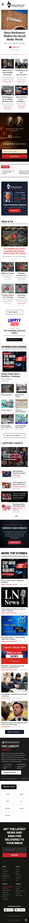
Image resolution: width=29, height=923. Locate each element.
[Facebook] (13, 920)
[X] (10, 920)
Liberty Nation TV (6, 890)
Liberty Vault (5, 894)
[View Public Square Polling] (14, 198)
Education (18, 878)
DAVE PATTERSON (21, 81)
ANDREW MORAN (7, 107)
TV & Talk (18, 875)
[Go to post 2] (12, 516)
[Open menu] (2, 4)
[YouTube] (16, 920)
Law (17, 880)
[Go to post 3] (16, 516)
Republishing (5, 875)
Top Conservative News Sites (7, 887)
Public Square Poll (20, 891)
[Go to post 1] (8, 516)
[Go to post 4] (20, 516)
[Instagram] (18, 920)
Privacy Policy (6, 878)
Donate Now (14, 542)
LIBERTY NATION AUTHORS (21, 106)
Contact (4, 873)
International (5, 899)
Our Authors (5, 871)
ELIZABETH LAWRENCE (7, 81)
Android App (19, 895)
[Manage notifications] (26, 920)
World (17, 873)
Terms (4, 880)
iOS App (18, 893)
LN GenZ (4, 897)
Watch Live (5, 892)
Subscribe (14, 855)
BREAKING (5, 167)
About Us (4, 869)
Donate (17, 888)
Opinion (18, 871)
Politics (17, 869)
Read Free (14, 156)
